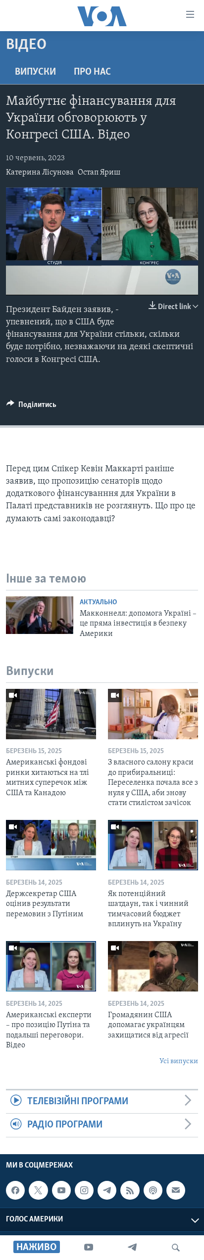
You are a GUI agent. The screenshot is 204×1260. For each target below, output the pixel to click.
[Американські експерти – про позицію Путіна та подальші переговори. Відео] (51, 966)
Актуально (98, 602)
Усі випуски (178, 1061)
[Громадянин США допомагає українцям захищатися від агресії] (153, 966)
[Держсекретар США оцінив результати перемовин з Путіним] (51, 845)
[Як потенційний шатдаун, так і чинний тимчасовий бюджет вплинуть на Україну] (153, 845)
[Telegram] (132, 1247)
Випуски (35, 72)
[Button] (31, 407)
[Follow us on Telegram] (107, 1190)
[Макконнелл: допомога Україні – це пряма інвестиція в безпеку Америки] (39, 615)
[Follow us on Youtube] (61, 1190)
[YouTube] (88, 1247)
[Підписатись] (175, 1190)
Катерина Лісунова (40, 173)
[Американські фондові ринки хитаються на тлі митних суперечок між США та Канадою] (51, 714)
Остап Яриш (99, 173)
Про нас (92, 72)
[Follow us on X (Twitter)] (38, 1190)
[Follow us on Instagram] (84, 1190)
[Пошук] (176, 1247)
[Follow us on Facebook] (15, 1190)
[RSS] (129, 1190)
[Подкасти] (153, 1190)
